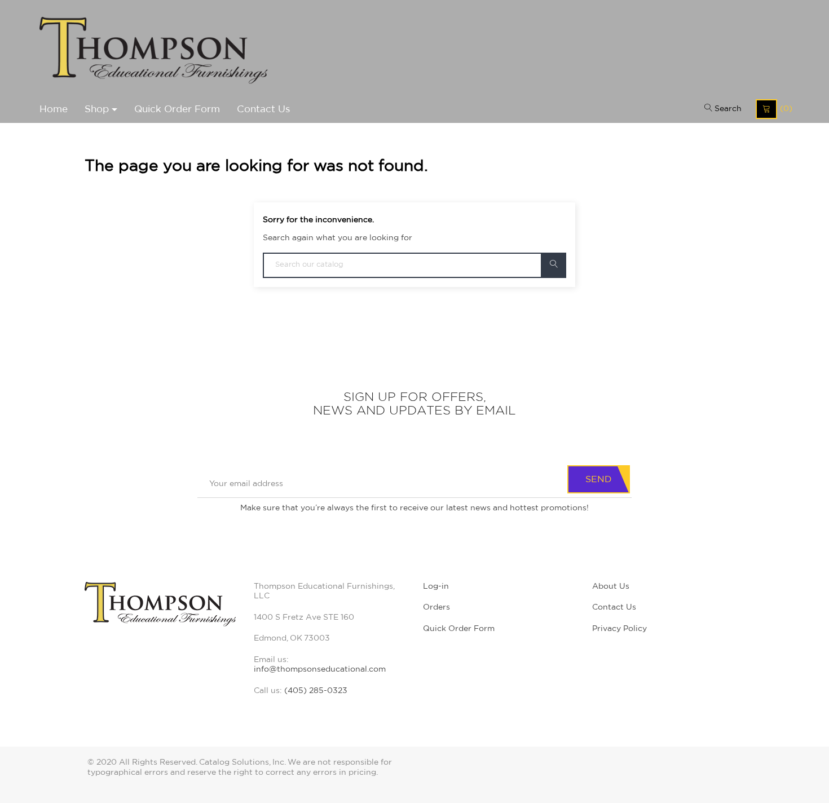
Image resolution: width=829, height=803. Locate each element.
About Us (610, 586)
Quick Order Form (459, 629)
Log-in (436, 586)
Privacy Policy (619, 629)
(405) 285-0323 (315, 691)
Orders (436, 607)
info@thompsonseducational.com (320, 669)
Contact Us (614, 607)
